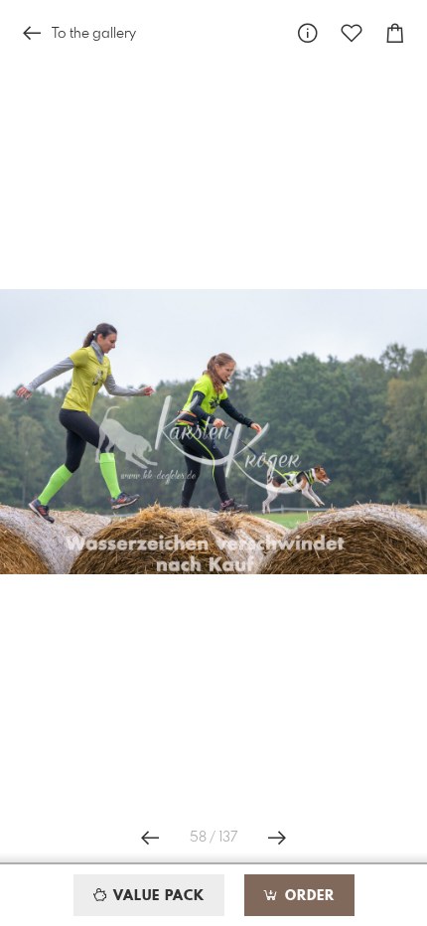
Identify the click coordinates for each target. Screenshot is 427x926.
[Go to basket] (395, 33)
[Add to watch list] (351, 33)
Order (307, 896)
